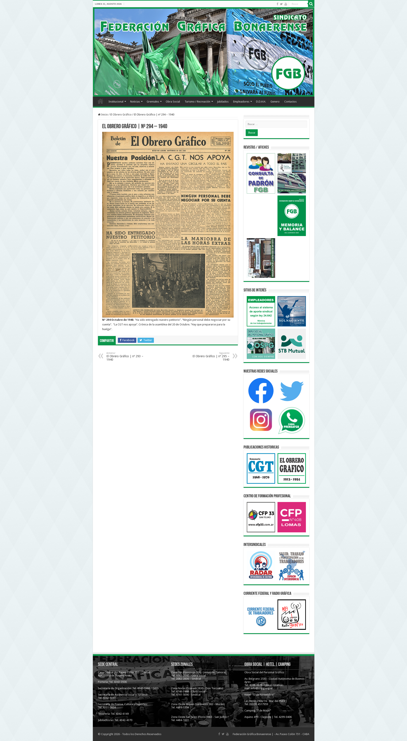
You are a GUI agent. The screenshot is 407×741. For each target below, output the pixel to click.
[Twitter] (281, 4)
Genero (275, 101)
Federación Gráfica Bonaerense (252, 734)
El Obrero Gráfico (121, 114)
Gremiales (153, 101)
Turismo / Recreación (197, 101)
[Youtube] (285, 4)
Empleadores (241, 101)
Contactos (290, 101)
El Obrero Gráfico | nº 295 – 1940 (210, 356)
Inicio (100, 101)
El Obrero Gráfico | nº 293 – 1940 (124, 356)
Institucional (116, 101)
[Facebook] (277, 4)
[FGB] (203, 52)
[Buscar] (311, 4)
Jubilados (223, 101)
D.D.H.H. (261, 101)
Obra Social (173, 101)
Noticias (135, 101)
